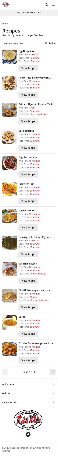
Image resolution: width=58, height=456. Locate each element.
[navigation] (29, 23)
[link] (6, 4)
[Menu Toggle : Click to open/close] (53, 5)
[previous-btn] (5, 372)
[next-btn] (53, 372)
